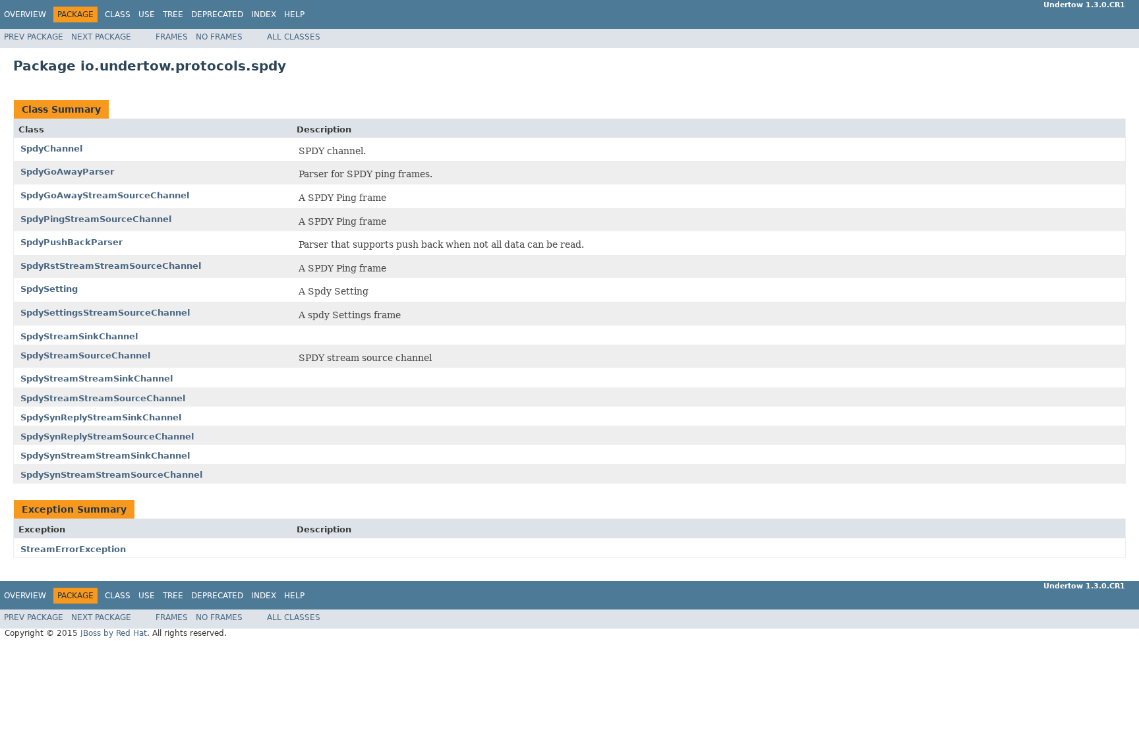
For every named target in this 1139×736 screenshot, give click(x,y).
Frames (172, 37)
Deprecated (217, 14)
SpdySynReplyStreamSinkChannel (100, 417)
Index (263, 14)
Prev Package (33, 37)
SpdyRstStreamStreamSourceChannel (110, 266)
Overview (25, 14)
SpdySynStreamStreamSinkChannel (105, 456)
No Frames (219, 37)
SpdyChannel (51, 149)
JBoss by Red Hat (113, 633)
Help (294, 14)
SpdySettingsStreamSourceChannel (105, 313)
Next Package (101, 37)
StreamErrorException (73, 549)
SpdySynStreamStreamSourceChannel (111, 475)
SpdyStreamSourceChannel (85, 355)
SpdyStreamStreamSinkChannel (96, 378)
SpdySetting (49, 289)
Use (146, 14)
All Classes (293, 37)
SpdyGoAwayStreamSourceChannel (104, 195)
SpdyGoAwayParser (67, 172)
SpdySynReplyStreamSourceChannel (107, 436)
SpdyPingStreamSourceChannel (95, 219)
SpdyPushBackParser (71, 242)
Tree (173, 14)
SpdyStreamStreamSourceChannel (102, 398)
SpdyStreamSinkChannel (79, 336)
